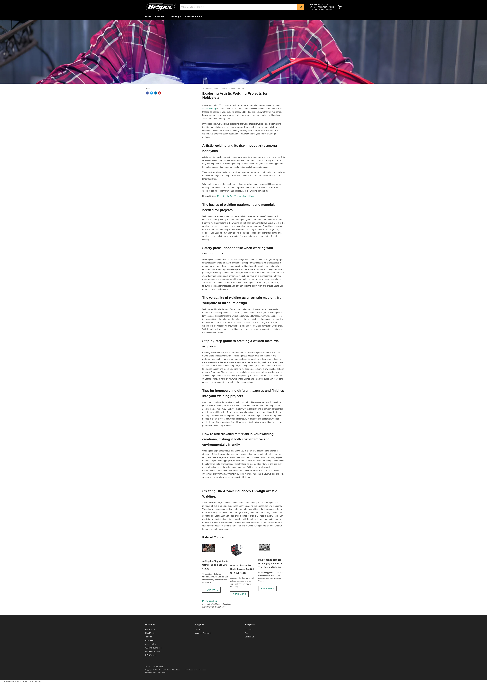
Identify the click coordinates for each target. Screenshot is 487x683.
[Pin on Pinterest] (159, 93)
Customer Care (192, 16)
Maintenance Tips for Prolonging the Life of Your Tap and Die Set (270, 564)
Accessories (150, 644)
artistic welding (209, 109)
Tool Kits (148, 637)
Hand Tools (149, 633)
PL (320, 9)
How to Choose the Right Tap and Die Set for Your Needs (242, 569)
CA (312, 9)
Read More (211, 590)
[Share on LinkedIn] (155, 93)
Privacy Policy (158, 666)
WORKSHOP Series (153, 648)
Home (148, 16)
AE (331, 9)
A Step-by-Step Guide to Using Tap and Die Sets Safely (215, 565)
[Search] (300, 7)
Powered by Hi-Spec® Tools (155, 672)
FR (329, 7)
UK (315, 7)
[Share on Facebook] (147, 93)
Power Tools (150, 629)
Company (175, 16)
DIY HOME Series (153, 651)
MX (316, 9)
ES (319, 7)
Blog (246, 633)
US (311, 7)
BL (323, 9)
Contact (198, 629)
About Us (249, 629)
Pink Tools (149, 640)
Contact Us (249, 637)
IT (326, 7)
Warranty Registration (204, 633)
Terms (147, 666)
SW (327, 9)
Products (160, 16)
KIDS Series (150, 655)
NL (333, 7)
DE (322, 7)
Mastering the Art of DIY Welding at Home (236, 196)
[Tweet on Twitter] (151, 93)
